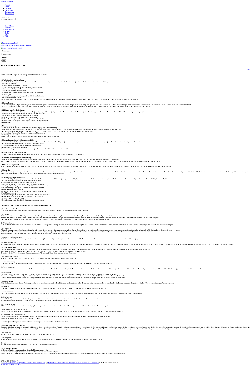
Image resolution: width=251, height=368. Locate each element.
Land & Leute (9, 26)
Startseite (7, 5)
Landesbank (8, 8)
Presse (19, 364)
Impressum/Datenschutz (8, 364)
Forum (7, 7)
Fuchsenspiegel (9, 10)
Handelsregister (9, 12)
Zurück (248, 69)
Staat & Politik (9, 29)
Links (7, 33)
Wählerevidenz (9, 14)
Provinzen (8, 28)
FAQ (6, 35)
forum (7, 36)
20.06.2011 (14, 361)
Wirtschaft (8, 31)
